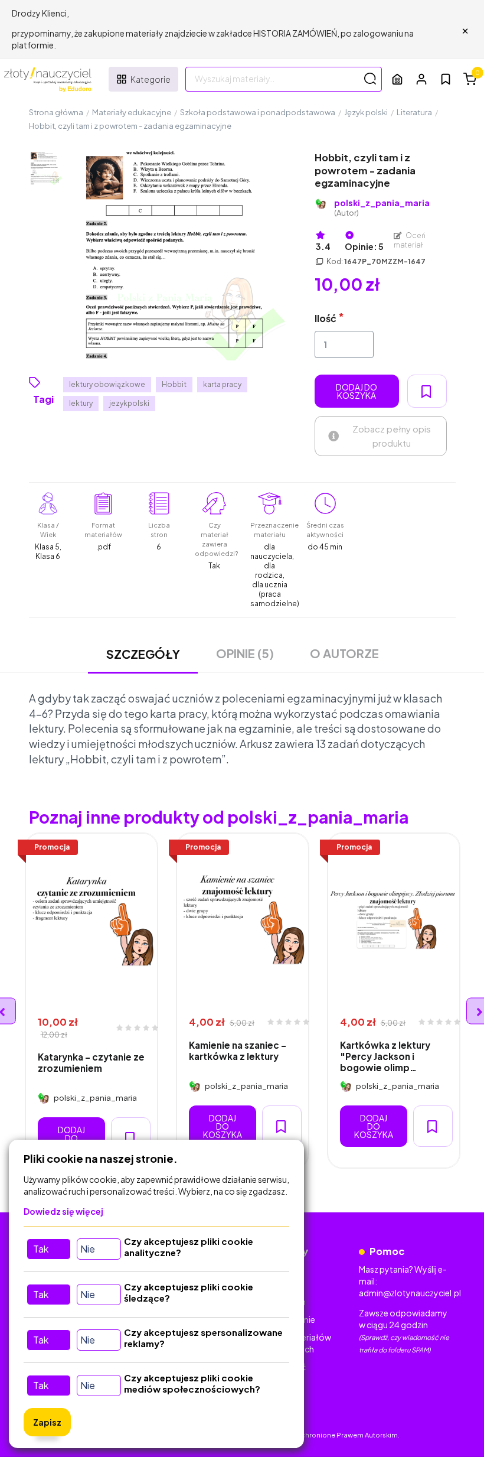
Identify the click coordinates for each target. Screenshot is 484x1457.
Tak (40, 1249)
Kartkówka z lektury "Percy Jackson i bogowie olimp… (385, 1056)
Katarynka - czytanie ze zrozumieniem (91, 1062)
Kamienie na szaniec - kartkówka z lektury (237, 1050)
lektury (81, 403)
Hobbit (174, 384)
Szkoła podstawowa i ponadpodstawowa (257, 112)
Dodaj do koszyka (356, 391)
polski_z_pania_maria (382, 207)
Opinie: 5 (364, 246)
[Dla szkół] (397, 78)
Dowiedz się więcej (63, 1211)
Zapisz (47, 1422)
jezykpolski (129, 403)
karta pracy (222, 384)
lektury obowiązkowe (107, 384)
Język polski (366, 112)
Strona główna (56, 112)
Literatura (414, 112)
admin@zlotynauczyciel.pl (410, 1292)
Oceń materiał (410, 240)
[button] (421, 78)
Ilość (325, 318)
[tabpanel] (91, 1000)
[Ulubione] (445, 79)
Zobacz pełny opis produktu (391, 435)
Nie (87, 1249)
